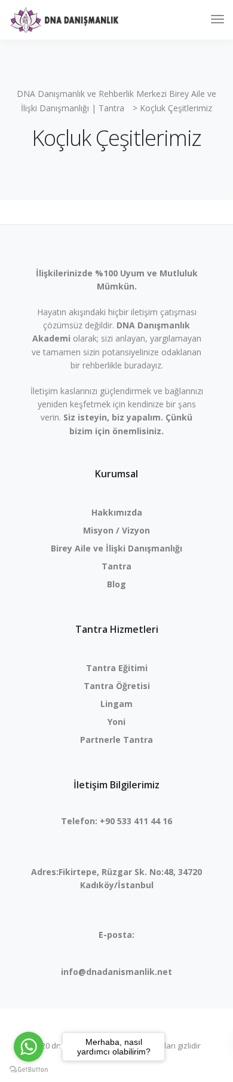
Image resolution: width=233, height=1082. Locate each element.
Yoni (116, 721)
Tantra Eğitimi (117, 667)
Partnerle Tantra (116, 739)
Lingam (116, 703)
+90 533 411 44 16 (136, 821)
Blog (116, 584)
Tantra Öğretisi (117, 685)
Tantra (116, 566)
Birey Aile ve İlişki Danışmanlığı (116, 548)
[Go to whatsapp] (29, 1047)
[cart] (195, 20)
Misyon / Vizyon (116, 530)
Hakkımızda (116, 512)
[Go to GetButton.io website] (29, 1070)
